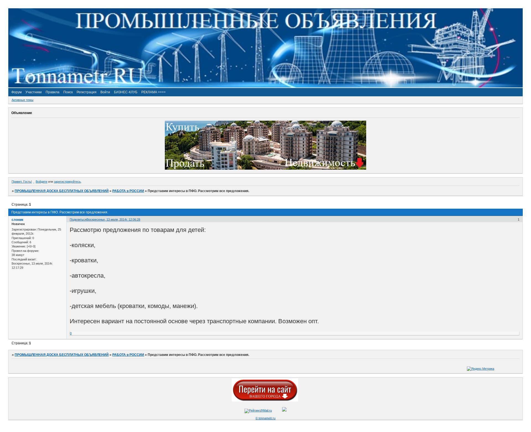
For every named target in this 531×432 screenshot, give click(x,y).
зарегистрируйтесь (67, 181)
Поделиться (78, 219)
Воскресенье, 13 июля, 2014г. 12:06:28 (113, 219)
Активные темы (22, 100)
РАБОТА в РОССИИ (128, 191)
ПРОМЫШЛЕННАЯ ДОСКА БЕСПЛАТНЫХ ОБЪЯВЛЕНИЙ (62, 191)
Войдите (41, 181)
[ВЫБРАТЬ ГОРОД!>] (265, 400)
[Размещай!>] (265, 168)
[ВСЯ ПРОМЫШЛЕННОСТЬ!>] (265, 86)
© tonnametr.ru (265, 418)
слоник (17, 220)
